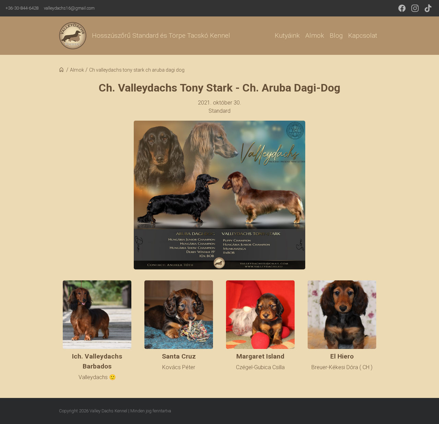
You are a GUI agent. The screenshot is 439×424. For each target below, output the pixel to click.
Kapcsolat (362, 35)
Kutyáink (287, 35)
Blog (336, 35)
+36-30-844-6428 (21, 8)
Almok (314, 35)
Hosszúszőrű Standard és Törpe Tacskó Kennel (161, 35)
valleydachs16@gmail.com (69, 8)
